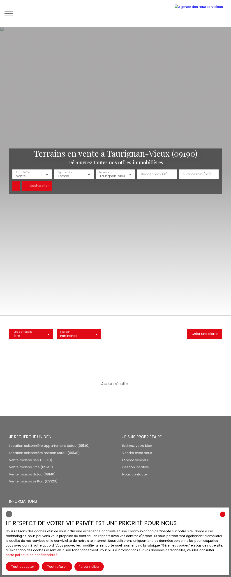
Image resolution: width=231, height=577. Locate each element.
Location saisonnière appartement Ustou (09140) (49, 445)
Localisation (106, 172)
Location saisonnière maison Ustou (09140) (44, 453)
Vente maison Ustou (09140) (32, 474)
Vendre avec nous (137, 453)
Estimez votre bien (137, 445)
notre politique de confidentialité (32, 555)
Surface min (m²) (197, 174)
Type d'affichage (22, 331)
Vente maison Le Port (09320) (33, 481)
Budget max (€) (154, 174)
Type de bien (65, 172)
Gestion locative (135, 467)
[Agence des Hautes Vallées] (200, 13)
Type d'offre (23, 172)
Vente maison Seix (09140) (30, 460)
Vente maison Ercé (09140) (31, 467)
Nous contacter (135, 474)
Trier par (65, 331)
